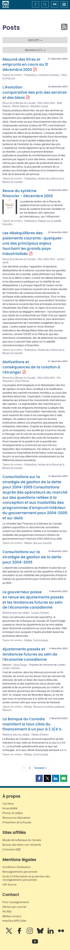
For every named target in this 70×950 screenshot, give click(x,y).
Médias (28, 542)
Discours (6, 709)
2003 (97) (33, 40)
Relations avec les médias (15, 612)
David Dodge (20, 664)
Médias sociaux (11, 916)
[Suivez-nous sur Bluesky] (40, 933)
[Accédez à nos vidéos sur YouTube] (35, 943)
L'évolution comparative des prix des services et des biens (34, 92)
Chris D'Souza (21, 380)
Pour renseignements (15, 902)
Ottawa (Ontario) (40, 734)
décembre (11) (33, 50)
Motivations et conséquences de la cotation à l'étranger (31, 367)
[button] (39, 778)
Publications (30, 74)
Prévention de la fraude (16, 822)
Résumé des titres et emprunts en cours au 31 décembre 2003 (25, 64)
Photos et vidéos (12, 813)
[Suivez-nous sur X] (9, 933)
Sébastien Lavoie (39, 106)
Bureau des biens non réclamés (21, 844)
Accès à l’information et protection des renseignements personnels (26, 878)
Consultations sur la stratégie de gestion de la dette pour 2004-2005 (31, 557)
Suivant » (40, 768)
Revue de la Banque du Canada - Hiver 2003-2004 (28, 102)
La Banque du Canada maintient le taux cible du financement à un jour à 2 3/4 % (32, 724)
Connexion (11, 849)
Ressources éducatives (16, 817)
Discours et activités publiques (48, 706)
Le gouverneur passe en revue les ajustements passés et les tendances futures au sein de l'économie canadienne (33, 600)
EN (54, 4)
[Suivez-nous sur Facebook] (19, 933)
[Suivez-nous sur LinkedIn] (51, 933)
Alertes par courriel (14, 907)
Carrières (8, 803)
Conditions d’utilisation (16, 867)
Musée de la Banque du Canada (21, 840)
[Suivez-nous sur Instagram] (30, 933)
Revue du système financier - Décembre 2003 (27, 193)
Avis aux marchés (42, 542)
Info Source (9, 884)
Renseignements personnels (19, 871)
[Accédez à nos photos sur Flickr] (61, 933)
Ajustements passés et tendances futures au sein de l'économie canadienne (29, 654)
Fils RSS (7, 911)
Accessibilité (9, 808)
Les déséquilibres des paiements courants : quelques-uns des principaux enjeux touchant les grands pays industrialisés (32, 243)
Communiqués (40, 640)
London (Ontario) (40, 612)
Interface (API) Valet (14, 920)
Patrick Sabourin (20, 106)
